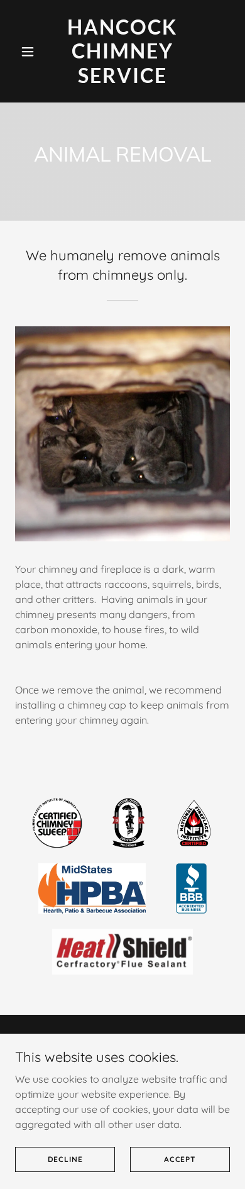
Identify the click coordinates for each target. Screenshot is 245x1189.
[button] (31, 51)
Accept (180, 1159)
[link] (122, 79)
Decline (65, 1159)
